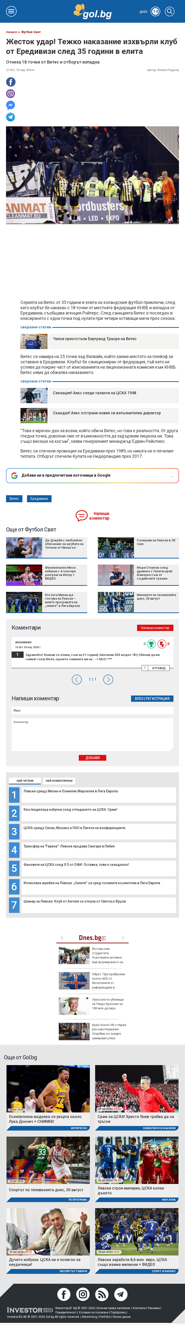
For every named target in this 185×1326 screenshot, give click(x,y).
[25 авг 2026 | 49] (136, 1160)
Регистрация (158, 699)
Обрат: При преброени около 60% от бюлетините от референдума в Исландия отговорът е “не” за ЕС (92, 983)
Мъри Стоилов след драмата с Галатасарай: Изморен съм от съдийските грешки (155, 573)
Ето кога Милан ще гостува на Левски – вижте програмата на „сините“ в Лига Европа (62, 600)
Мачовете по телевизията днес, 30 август (156, 596)
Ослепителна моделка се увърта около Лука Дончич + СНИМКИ (45, 1119)
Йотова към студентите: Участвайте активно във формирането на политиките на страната (91, 957)
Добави (93, 758)
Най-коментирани (59, 780)
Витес (14, 499)
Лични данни (121, 1317)
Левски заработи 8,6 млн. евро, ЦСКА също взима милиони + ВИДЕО (132, 1262)
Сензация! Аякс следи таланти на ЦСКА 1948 (94, 393)
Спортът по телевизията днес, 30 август (46, 1190)
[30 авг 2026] (48, 1160)
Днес (148, 12)
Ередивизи (39, 499)
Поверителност (65, 1312)
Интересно (79, 1128)
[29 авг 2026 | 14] (136, 1088)
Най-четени (25, 780)
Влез (139, 699)
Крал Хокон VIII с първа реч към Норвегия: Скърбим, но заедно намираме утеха (109, 1031)
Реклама (154, 1308)
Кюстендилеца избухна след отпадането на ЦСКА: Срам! (70, 809)
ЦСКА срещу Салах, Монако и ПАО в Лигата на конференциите (74, 828)
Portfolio (104, 1317)
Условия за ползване (93, 1312)
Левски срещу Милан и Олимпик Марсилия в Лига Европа (71, 791)
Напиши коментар (99, 516)
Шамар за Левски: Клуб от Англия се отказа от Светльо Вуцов (75, 901)
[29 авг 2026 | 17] (48, 1231)
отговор (158, 668)
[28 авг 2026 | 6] (136, 1231)
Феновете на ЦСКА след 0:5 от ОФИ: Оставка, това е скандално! (76, 865)
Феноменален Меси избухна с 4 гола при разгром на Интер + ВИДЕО (60, 573)
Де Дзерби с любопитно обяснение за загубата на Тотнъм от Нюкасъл (64, 543)
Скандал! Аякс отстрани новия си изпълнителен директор (107, 413)
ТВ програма (77, 1199)
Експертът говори (73, 1271)
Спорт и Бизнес (164, 1271)
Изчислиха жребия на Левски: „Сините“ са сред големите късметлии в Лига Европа (92, 883)
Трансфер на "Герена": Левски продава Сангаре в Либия (69, 846)
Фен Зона (169, 1199)
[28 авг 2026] (48, 1088)
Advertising (89, 1317)
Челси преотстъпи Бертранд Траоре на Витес (95, 339)
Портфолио (118, 1312)
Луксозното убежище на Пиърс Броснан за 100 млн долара (108, 1004)
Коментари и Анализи (159, 1128)
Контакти (139, 1308)
